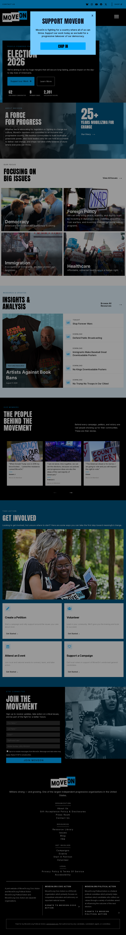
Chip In (63, 46)
